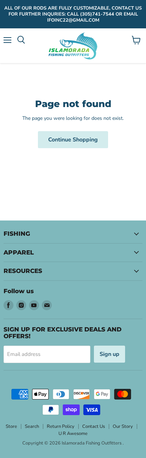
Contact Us (93, 426)
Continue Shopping (73, 140)
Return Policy (60, 426)
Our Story (123, 426)
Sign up (109, 354)
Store (11, 426)
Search (32, 426)
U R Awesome (73, 433)
